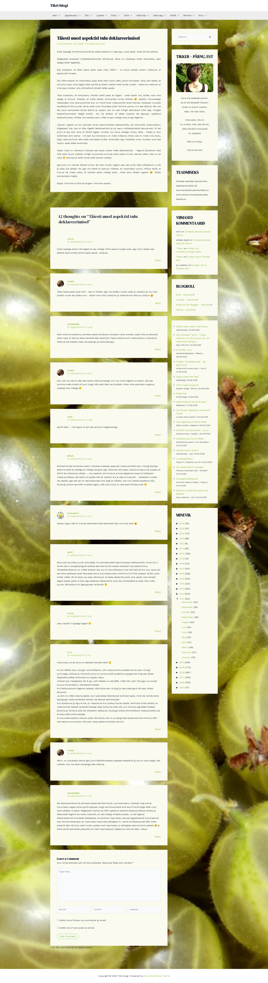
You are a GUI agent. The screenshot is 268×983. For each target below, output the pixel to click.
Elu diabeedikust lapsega (189, 467)
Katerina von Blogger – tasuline (193, 304)
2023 (181, 538)
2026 (181, 523)
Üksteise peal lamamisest (190, 438)
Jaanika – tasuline (186, 299)
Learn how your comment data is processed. (118, 947)
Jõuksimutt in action (187, 450)
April (184, 642)
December (187, 602)
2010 (181, 662)
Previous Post (59, 198)
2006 (182, 682)
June (184, 632)
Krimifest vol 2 (184, 350)
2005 (182, 687)
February (187, 652)
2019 (181, 558)
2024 (182, 533)
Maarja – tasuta (184, 309)
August (186, 622)
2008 (182, 672)
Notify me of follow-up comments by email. (83, 920)
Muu (201, 15)
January (186, 657)
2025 (181, 528)
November (187, 607)
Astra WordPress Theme (156, 976)
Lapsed (100, 15)
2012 (181, 593)
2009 (182, 667)
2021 (181, 548)
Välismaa (141, 15)
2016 (181, 573)
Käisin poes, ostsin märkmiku (192, 326)
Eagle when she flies (187, 376)
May (184, 637)
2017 (181, 568)
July (184, 627)
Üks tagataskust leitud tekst (191, 422)
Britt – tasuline (184, 294)
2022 (181, 543)
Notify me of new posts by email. (77, 928)
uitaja (70, 239)
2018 (181, 563)
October (186, 612)
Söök (126, 15)
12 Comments (64, 43)
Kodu (114, 15)
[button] (59, 15)
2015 (181, 578)
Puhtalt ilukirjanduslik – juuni (192, 430)
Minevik (187, 15)
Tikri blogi (59, 5)
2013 (181, 588)
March (185, 647)
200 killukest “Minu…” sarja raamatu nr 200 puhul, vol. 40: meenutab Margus (193, 338)
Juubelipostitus (184, 458)
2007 (182, 677)
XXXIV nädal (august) (187, 385)
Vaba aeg (158, 15)
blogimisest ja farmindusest (191, 401)
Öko (87, 15)
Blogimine (181, 393)
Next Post (160, 198)
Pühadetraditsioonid (187, 478)
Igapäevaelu (71, 15)
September (188, 617)
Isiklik (173, 15)
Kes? (55, 15)
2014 (181, 583)
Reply (158, 260)
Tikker (70, 282)
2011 (182, 598)
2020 (182, 553)
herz (69, 417)
